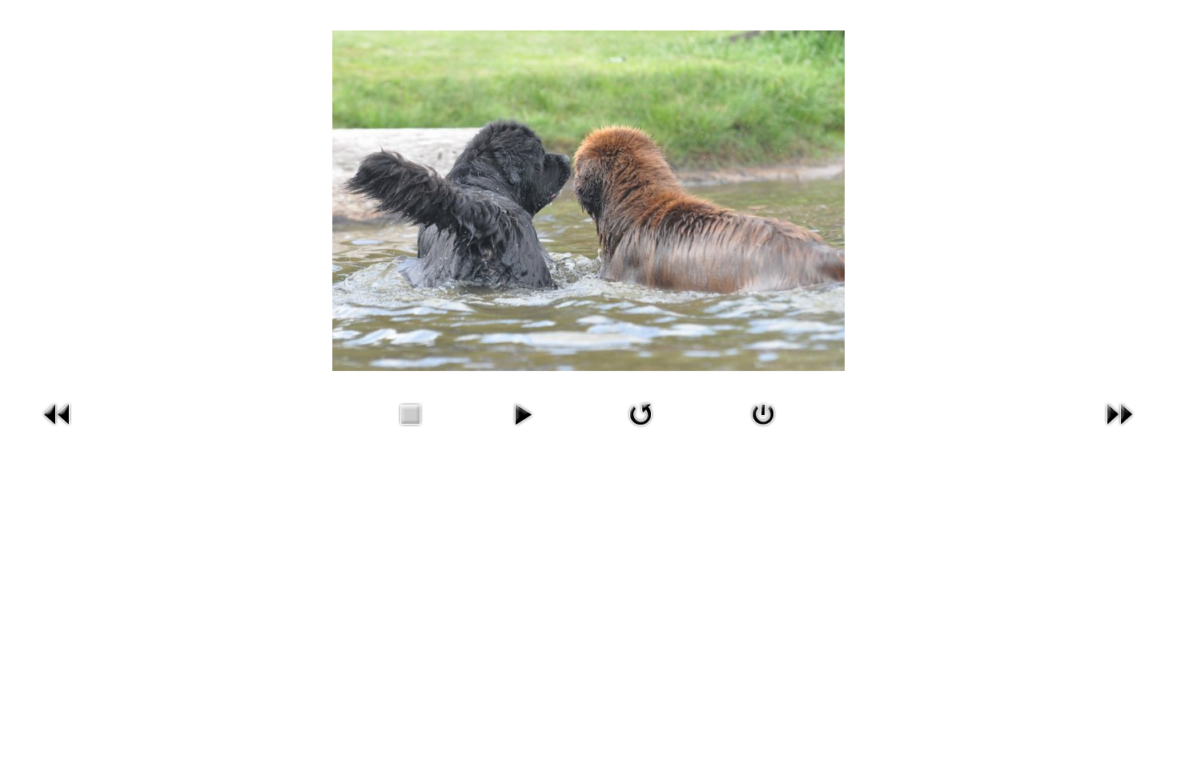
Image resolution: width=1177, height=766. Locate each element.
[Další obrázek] (1119, 413)
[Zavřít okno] (763, 413)
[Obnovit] (640, 413)
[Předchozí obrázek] (57, 413)
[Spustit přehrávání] (523, 413)
